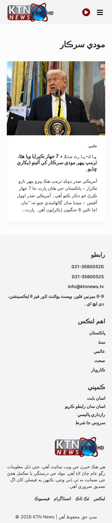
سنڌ (101, 342)
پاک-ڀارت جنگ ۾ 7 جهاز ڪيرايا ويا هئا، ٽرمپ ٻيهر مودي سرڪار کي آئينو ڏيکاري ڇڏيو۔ (57, 162)
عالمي (92, 146)
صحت (99, 360)
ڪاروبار (98, 369)
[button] (99, 12)
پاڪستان (97, 332)
